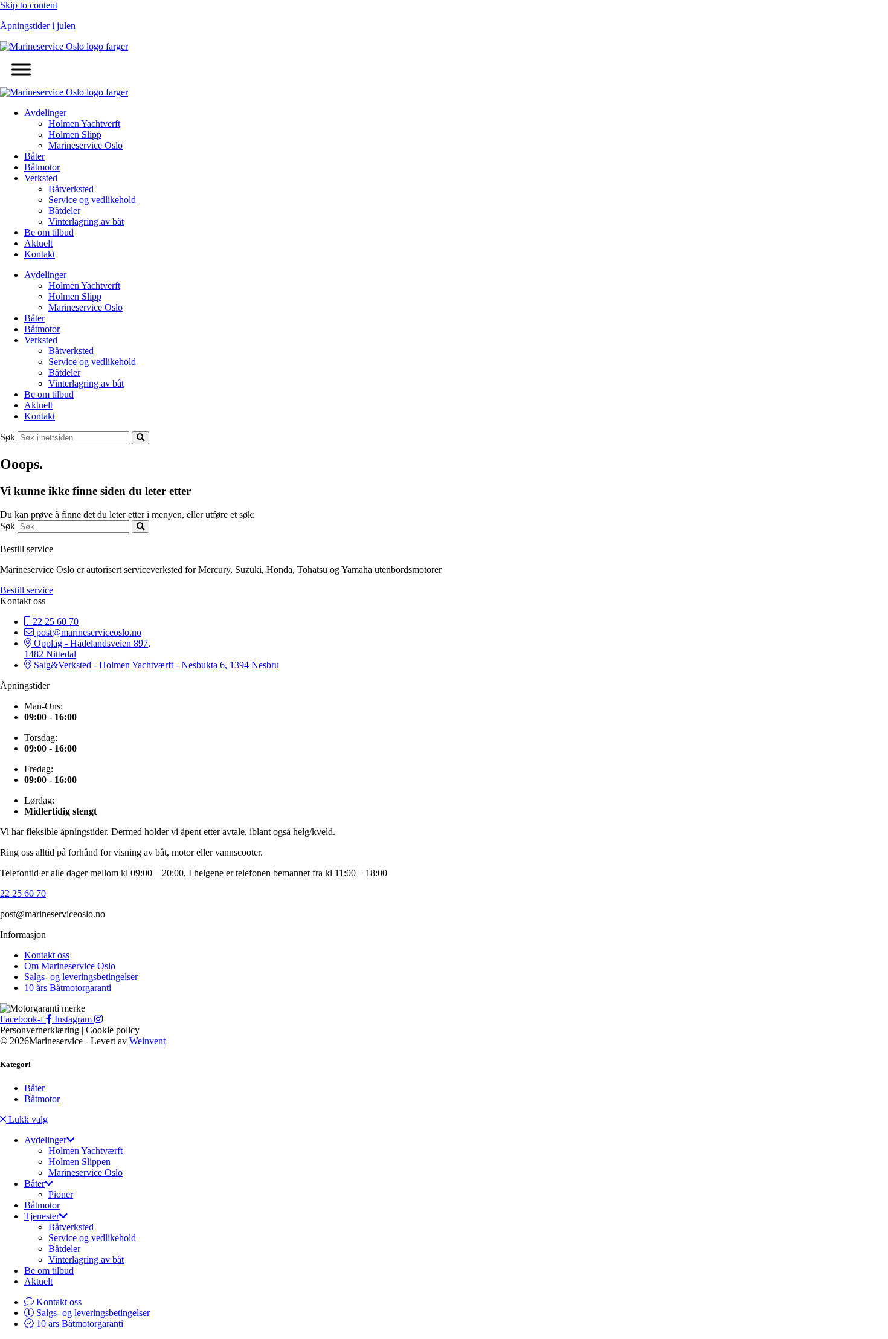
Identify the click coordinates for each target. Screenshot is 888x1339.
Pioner (60, 1194)
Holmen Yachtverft (84, 123)
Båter (34, 156)
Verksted (40, 178)
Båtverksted (71, 189)
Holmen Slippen (79, 1162)
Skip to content (28, 5)
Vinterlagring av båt (86, 221)
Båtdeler (64, 210)
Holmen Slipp (74, 134)
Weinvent (147, 1041)
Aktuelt (38, 243)
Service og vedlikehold (92, 200)
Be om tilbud (49, 232)
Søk (7, 437)
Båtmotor (42, 167)
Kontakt (39, 254)
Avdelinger (45, 113)
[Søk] (140, 437)
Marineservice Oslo (85, 145)
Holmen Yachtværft (85, 1151)
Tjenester (41, 1216)
